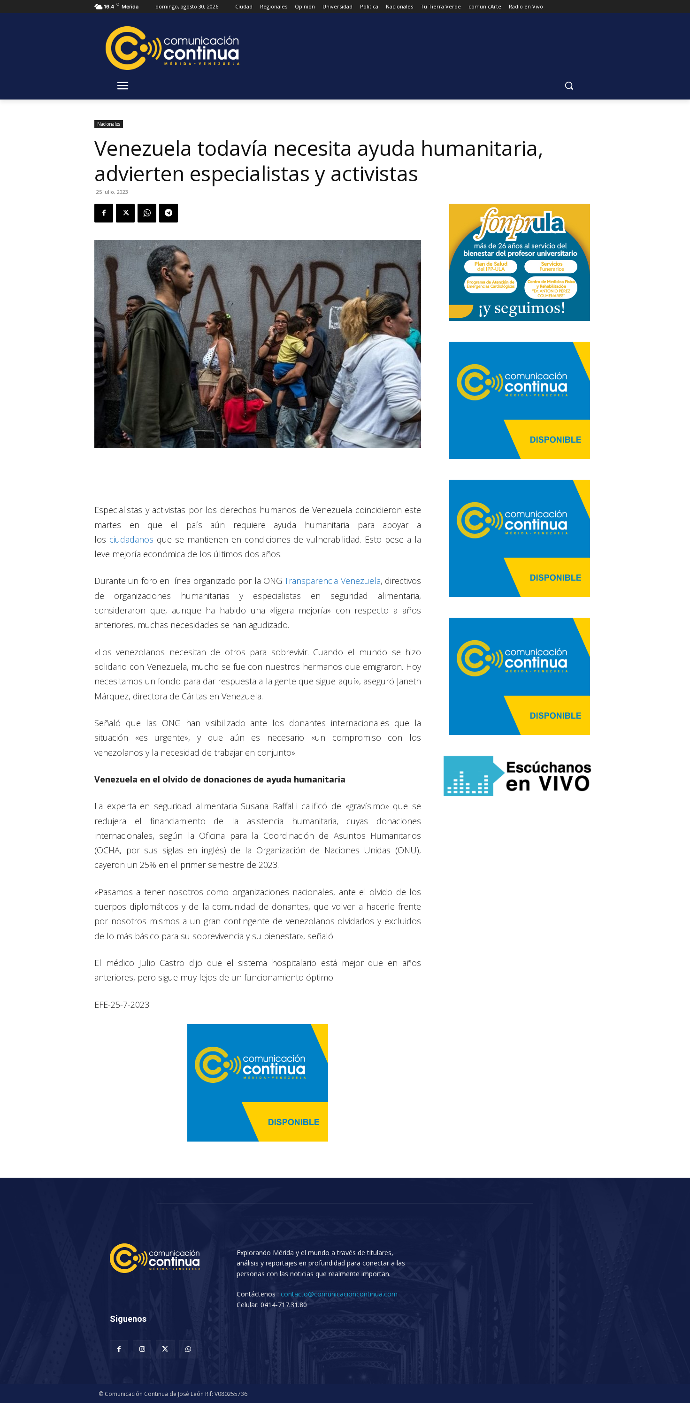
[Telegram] (168, 213)
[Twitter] (125, 213)
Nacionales (108, 124)
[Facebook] (103, 213)
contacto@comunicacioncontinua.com (339, 1293)
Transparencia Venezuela (332, 580)
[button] (569, 85)
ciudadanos (131, 539)
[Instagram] (142, 1349)
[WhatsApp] (147, 213)
